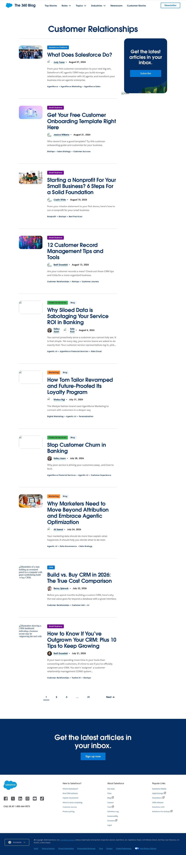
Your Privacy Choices (148, 848)
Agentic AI (52, 351)
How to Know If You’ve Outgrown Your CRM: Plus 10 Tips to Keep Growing (81, 639)
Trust (109, 807)
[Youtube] (35, 800)
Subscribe (145, 73)
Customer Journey (90, 281)
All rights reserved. (68, 840)
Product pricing (69, 811)
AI (88, 605)
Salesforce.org (113, 811)
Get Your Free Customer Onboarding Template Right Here (81, 121)
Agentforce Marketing (71, 86)
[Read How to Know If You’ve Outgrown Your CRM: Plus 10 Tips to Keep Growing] (30, 637)
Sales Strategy (64, 151)
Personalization (86, 416)
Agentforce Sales (92, 86)
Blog (109, 798)
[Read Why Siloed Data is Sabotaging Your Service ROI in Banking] (30, 314)
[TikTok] (42, 800)
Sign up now (93, 756)
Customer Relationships (58, 281)
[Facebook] (5, 800)
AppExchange (157, 793)
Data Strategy (85, 546)
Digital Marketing (55, 416)
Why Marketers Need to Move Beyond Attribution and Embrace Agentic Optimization (78, 512)
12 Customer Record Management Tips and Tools (75, 251)
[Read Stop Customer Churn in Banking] (30, 446)
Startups (51, 151)
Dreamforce (157, 798)
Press (109, 793)
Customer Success (81, 151)
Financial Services (57, 303)
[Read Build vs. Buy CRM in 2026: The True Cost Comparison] (30, 576)
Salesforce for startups (161, 811)
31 (88, 697)
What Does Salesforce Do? (79, 54)
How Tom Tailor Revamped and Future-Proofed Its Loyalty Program (80, 385)
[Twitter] (13, 800)
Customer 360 (78, 605)
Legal (109, 825)
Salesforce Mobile (159, 789)
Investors (111, 820)
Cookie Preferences (123, 848)
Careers (110, 802)
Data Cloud (96, 351)
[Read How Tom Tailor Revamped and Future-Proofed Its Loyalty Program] (30, 384)
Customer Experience (101, 475)
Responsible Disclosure (86, 848)
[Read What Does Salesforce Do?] (30, 53)
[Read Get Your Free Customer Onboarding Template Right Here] (30, 119)
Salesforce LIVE (158, 807)
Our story (111, 789)
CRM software (157, 802)
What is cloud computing (72, 802)
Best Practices (75, 216)
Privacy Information (66, 848)
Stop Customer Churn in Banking (76, 447)
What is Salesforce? (70, 789)
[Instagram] (27, 800)
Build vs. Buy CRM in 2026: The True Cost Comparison (79, 577)
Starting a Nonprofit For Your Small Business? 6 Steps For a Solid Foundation (81, 186)
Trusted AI (76, 678)
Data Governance (68, 546)
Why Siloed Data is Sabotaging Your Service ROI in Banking (78, 316)
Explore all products (70, 798)
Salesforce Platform (58, 47)
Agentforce (52, 86)
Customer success (70, 807)
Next (108, 697)
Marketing (54, 372)
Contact (109, 848)
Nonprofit (51, 216)
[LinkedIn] (20, 800)
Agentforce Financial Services (74, 351)
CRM (51, 567)
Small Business (55, 107)
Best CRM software (70, 793)
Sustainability (112, 816)
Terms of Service (48, 848)
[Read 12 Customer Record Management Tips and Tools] (30, 249)
